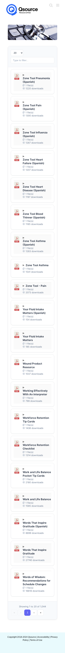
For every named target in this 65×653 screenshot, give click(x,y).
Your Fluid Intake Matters (33, 338)
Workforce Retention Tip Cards (36, 419)
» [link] (40, 612)
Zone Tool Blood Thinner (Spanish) (34, 215)
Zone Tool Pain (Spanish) (32, 107)
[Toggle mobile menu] (58, 5)
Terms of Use (36, 640)
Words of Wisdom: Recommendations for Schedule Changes (36, 580)
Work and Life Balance (37, 499)
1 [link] (27, 612)
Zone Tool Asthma (37, 265)
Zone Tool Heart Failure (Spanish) (33, 161)
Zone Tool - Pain (36, 285)
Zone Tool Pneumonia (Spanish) (36, 80)
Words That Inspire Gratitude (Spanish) (35, 524)
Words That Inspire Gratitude (34, 551)
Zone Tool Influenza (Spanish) (35, 134)
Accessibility (43, 637)
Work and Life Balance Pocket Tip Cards (37, 473)
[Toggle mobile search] (51, 5)
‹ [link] (20, 612)
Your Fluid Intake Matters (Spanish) (34, 311)
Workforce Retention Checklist (36, 446)
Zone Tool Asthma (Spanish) (34, 242)
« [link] (14, 612)
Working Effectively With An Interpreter (35, 392)
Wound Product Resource (32, 365)
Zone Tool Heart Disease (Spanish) (34, 188)
